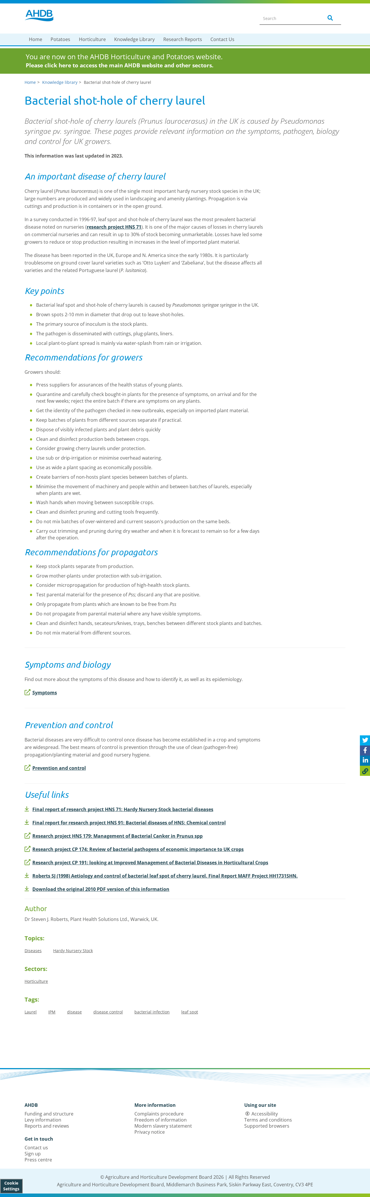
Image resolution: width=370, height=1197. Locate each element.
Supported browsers (266, 1126)
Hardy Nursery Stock (73, 950)
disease (74, 1012)
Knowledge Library (134, 39)
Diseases (33, 950)
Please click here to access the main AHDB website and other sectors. (119, 65)
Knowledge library (59, 82)
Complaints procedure (159, 1114)
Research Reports (182, 39)
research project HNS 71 (114, 227)
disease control (108, 1012)
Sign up (33, 1153)
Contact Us (222, 39)
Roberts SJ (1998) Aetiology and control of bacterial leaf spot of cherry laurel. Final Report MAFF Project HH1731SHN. (165, 876)
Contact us (36, 1147)
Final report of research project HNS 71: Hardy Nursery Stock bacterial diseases (122, 809)
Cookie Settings (11, 1186)
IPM (52, 1012)
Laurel (31, 1012)
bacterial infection (152, 1012)
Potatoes (60, 39)
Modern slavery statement (163, 1126)
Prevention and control (59, 768)
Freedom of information (160, 1120)
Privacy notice (149, 1132)
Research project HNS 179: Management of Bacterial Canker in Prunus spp (117, 836)
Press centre (38, 1160)
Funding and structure (49, 1114)
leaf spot (189, 1012)
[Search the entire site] (329, 18)
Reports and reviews (47, 1126)
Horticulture (92, 39)
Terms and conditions (268, 1120)
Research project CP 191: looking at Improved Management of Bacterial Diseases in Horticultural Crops (150, 862)
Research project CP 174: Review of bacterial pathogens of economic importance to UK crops (138, 849)
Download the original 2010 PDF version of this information (100, 889)
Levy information (43, 1120)
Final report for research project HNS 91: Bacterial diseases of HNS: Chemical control (129, 822)
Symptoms (44, 692)
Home (35, 39)
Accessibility (264, 1114)
